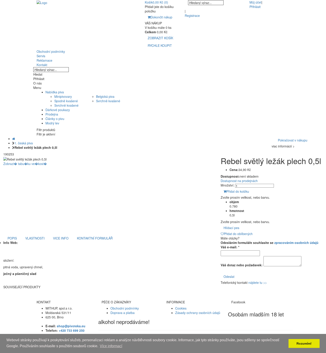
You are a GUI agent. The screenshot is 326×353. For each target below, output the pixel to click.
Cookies (181, 308)
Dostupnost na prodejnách (239, 180)
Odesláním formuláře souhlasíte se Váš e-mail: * (269, 244)
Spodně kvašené (66, 101)
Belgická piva (105, 96)
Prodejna (51, 114)
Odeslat (229, 276)
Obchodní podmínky (124, 308)
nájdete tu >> (257, 282)
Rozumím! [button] (304, 343)
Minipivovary (63, 96)
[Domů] (13, 138)
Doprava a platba (122, 312)
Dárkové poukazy (57, 110)
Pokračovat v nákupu (292, 140)
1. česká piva (23, 143)
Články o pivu (54, 118)
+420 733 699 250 (71, 330)
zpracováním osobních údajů (296, 242)
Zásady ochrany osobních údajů (197, 312)
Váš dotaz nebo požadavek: (242, 265)
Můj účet (255, 2)
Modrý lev (52, 123)
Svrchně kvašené (66, 105)
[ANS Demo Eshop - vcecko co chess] (42, 2)
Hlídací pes (231, 228)
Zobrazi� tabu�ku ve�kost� (25, 163)
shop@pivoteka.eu (71, 326)
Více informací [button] (111, 346)
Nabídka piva (54, 92)
